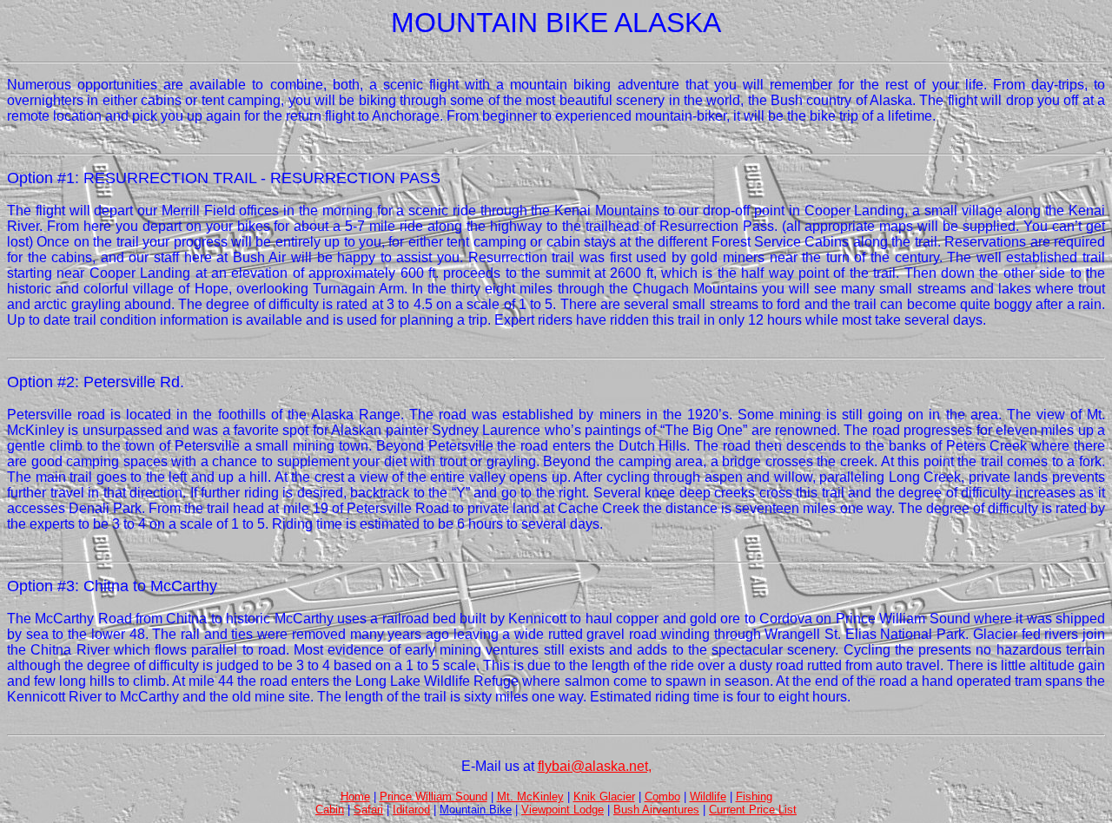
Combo (662, 796)
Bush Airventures (656, 809)
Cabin (329, 809)
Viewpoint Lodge (562, 809)
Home (355, 796)
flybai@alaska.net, (595, 766)
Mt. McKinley (530, 796)
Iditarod (411, 809)
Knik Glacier (604, 796)
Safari (368, 809)
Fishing (754, 796)
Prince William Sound (433, 796)
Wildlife (708, 796)
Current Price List (753, 809)
